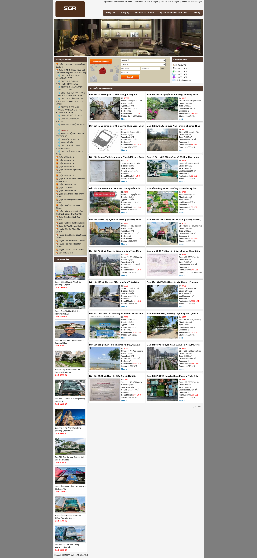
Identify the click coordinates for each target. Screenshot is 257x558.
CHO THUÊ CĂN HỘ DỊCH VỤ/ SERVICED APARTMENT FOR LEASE (70, 101)
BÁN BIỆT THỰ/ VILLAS (70, 139)
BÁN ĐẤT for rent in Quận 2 (101, 89)
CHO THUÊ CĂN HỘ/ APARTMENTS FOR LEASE (67, 82)
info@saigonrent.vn (183, 80)
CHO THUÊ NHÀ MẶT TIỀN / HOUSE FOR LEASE (70, 88)
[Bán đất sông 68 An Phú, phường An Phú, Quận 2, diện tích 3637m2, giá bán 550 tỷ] (104, 359)
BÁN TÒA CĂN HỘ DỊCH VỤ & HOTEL (71, 126)
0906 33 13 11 (181, 68)
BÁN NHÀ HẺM (67, 142)
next (199, 407)
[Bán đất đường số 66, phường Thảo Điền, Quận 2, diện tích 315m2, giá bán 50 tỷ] (162, 202)
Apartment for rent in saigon (146, 2)
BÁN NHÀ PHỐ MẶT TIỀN (71, 116)
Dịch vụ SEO (75, 555)
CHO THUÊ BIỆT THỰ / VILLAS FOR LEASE (68, 76)
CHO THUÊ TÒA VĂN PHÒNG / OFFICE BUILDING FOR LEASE (70, 94)
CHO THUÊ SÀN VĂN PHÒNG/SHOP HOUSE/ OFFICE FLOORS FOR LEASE (69, 110)
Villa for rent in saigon (170, 2)
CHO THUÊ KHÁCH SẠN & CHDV (69, 152)
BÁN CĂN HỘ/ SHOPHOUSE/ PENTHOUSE (70, 135)
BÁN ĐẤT (65, 130)
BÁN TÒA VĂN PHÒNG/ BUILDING (68, 120)
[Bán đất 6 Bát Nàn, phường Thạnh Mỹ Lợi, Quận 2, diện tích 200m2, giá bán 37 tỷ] (162, 328)
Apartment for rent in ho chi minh (118, 2)
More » (124, 119)
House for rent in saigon (192, 2)
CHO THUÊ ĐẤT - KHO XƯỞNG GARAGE (68, 147)
